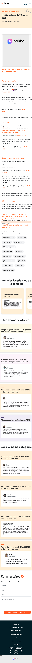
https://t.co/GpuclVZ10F (9, 130)
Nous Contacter (16, 634)
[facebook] (10, 652)
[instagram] (21, 652)
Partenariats (16, 631)
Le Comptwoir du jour (11, 11)
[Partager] (28, 11)
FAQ (16, 637)
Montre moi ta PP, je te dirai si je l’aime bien (14, 222)
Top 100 (16, 644)
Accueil (16, 624)
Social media (16, 641)
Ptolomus (8, 21)
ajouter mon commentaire (17, 612)
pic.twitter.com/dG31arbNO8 (11, 132)
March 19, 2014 (6, 92)
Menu (25, 4)
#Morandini (5, 128)
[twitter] (16, 652)
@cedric (22, 130)
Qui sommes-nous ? (16, 627)
